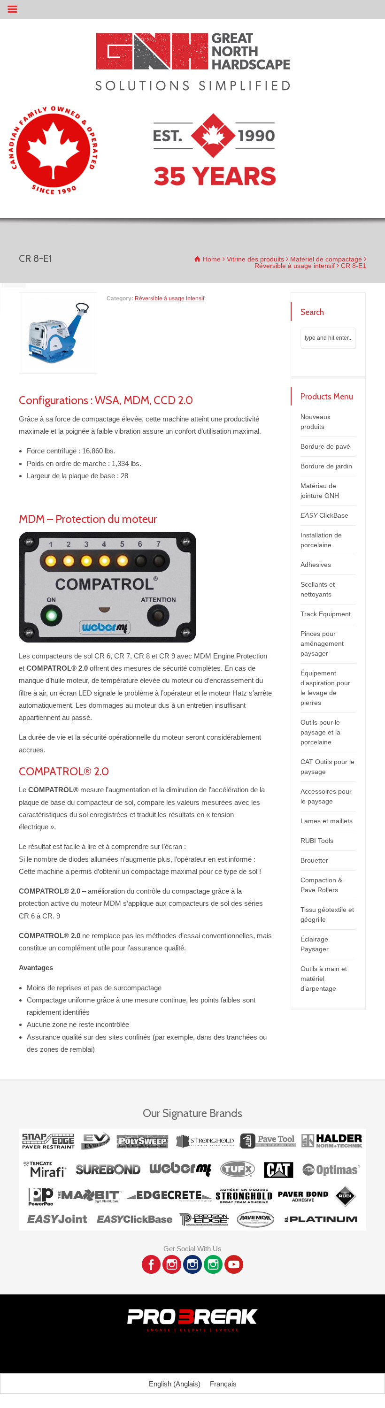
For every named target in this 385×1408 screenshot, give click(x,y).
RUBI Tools (316, 840)
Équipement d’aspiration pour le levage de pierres (325, 687)
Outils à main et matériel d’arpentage (323, 978)
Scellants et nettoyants (317, 589)
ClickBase (324, 515)
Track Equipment (325, 614)
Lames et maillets (326, 821)
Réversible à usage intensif (169, 298)
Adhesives (315, 564)
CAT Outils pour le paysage (327, 766)
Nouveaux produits (315, 421)
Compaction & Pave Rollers (321, 885)
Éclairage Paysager (314, 944)
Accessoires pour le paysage (326, 796)
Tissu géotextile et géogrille (327, 914)
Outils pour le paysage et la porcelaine (320, 732)
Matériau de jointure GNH (319, 490)
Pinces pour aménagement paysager (322, 643)
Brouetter (314, 860)
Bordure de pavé (325, 446)
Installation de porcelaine (321, 540)
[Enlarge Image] (58, 298)
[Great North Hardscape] (192, 88)
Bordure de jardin (326, 466)
